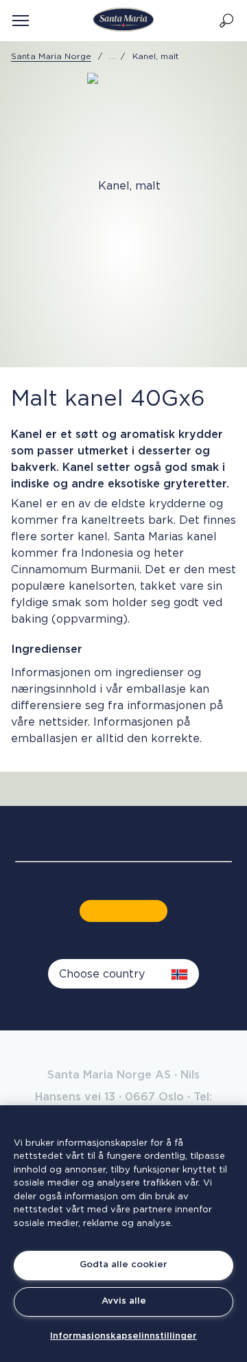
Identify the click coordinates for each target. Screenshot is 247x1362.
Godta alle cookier (123, 1264)
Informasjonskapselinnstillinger (123, 1336)
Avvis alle (124, 1301)
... (112, 56)
